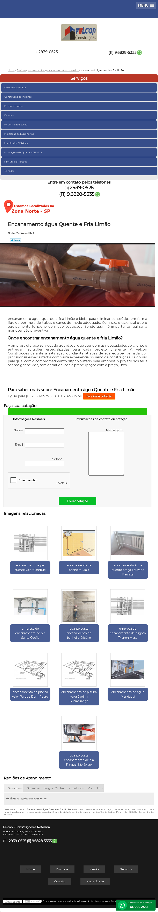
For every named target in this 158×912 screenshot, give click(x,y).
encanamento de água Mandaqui (127, 694)
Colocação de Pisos (15, 87)
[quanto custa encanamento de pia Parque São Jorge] (79, 731)
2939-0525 (48, 52)
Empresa (62, 869)
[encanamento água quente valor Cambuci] (30, 541)
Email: (20, 445)
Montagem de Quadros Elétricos (23, 152)
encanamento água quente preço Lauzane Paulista (128, 570)
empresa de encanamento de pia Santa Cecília (30, 633)
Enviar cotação (77, 501)
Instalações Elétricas (16, 143)
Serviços (79, 78)
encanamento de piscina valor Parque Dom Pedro (30, 694)
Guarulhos (33, 788)
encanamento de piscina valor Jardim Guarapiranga (79, 696)
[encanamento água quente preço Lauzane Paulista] (128, 541)
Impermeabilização (15, 124)
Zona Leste (76, 788)
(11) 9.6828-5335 (123, 52)
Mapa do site (95, 881)
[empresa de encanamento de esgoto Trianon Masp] (128, 604)
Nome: (19, 430)
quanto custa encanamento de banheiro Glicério (78, 633)
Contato (59, 881)
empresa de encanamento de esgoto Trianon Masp (128, 633)
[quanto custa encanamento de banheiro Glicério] (79, 604)
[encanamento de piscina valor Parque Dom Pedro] (30, 667)
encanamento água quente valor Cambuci (30, 568)
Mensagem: (115, 430)
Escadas (9, 115)
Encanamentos (13, 106)
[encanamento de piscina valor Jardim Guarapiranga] (79, 667)
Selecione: (15, 788)
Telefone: (57, 459)
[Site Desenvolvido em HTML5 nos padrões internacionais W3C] (32, 901)
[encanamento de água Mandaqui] (128, 667)
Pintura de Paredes (15, 161)
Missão (94, 869)
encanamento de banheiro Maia (78, 568)
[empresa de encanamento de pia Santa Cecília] (30, 604)
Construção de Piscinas (17, 96)
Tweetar (15, 240)
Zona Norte (95, 788)
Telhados (9, 170)
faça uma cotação (99, 396)
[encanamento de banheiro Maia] (79, 541)
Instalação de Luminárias (19, 133)
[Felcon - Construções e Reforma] (79, 30)
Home (31, 869)
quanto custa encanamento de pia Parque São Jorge (79, 760)
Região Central (54, 788)
